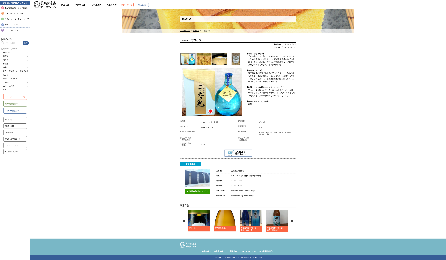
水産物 (5, 60)
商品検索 (196, 31)
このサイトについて (12, 145)
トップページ (185, 31)
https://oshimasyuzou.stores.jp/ (242, 196)
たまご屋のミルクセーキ (15, 14)
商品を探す (9, 120)
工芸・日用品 (8, 86)
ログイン (8, 97)
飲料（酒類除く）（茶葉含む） (16, 71)
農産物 (5, 56)
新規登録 (142, 5)
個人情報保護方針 (11, 152)
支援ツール (111, 5)
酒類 (5, 67)
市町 (5, 90)
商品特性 (6, 52)
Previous (184, 221)
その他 (5, 82)
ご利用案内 (9, 132)
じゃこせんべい (11, 30)
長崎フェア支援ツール (13, 139)
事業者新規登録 (11, 104)
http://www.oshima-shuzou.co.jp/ (243, 191)
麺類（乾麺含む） (10, 78)
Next (292, 221)
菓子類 (5, 75)
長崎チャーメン (11, 25)
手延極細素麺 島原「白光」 (17, 8)
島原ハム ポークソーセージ (17, 19)
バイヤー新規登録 (12, 111)
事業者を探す (9, 126)
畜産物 (5, 64)
